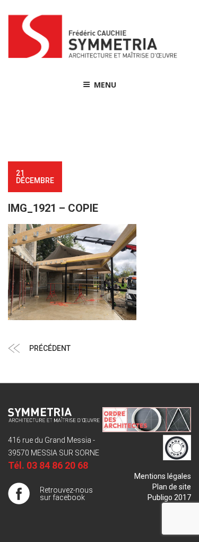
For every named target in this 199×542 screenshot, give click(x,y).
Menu (105, 85)
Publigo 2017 (169, 497)
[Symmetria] (93, 58)
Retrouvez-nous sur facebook (66, 494)
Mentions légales (162, 476)
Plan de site (171, 487)
